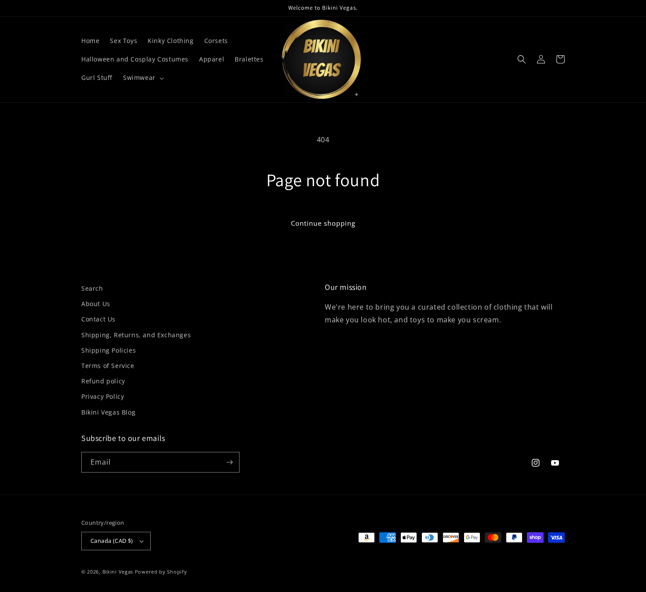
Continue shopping (323, 223)
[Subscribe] (229, 462)
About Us (95, 304)
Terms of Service (107, 365)
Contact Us (98, 319)
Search (92, 288)
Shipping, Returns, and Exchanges (136, 335)
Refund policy (103, 381)
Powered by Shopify (161, 571)
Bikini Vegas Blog (108, 412)
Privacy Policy (102, 396)
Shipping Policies (108, 350)
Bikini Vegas (117, 571)
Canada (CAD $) (112, 541)
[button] (142, 78)
